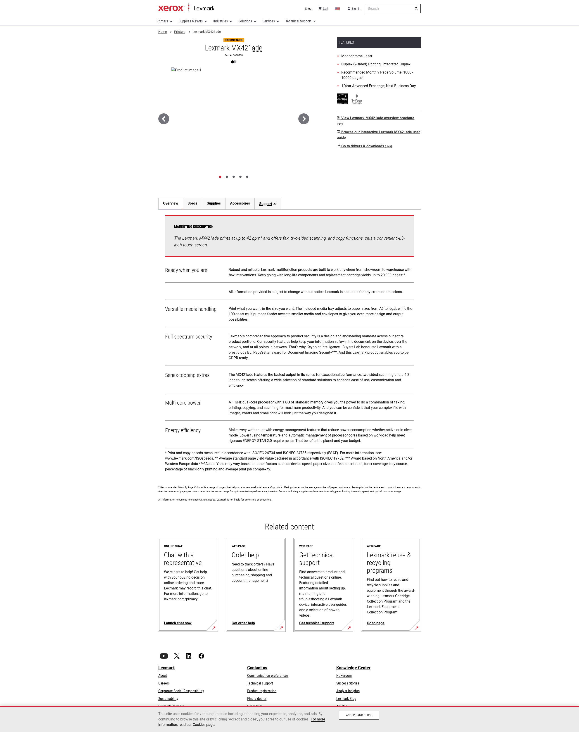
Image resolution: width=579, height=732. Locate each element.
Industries (220, 21)
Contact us (257, 667)
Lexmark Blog (346, 698)
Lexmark (166, 667)
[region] (289, 719)
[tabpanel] (289, 345)
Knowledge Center (353, 667)
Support (265, 204)
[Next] (303, 118)
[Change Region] (337, 8)
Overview (170, 203)
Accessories (240, 203)
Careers (164, 683)
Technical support (260, 683)
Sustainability (168, 698)
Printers (162, 21)
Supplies (214, 203)
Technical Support (298, 21)
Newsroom (344, 675)
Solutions (245, 21)
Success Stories (347, 683)
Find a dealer (256, 698)
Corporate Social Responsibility (181, 691)
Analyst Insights (348, 691)
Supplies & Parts (191, 21)
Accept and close (359, 715)
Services (269, 21)
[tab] (220, 177)
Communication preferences (267, 675)
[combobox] (392, 8)
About (162, 675)
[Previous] (163, 118)
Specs (192, 203)
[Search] (416, 8)
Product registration (261, 691)
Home (186, 7)
